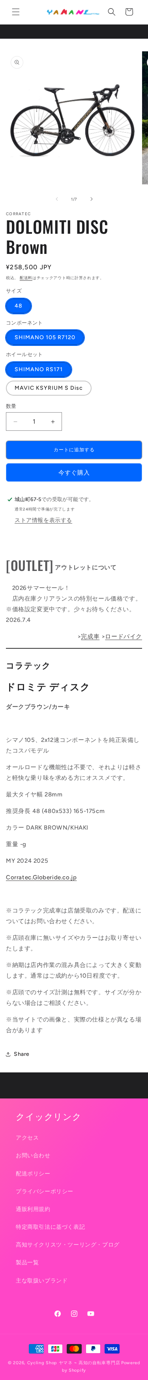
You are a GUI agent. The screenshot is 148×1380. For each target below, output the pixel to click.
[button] (15, 12)
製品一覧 (27, 1262)
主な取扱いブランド (41, 1280)
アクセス (27, 1137)
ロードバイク (123, 636)
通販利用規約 (33, 1209)
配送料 (26, 277)
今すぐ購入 (74, 472)
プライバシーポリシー (44, 1191)
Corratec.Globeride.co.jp (41, 877)
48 (18, 305)
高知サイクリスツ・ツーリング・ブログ (68, 1244)
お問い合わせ (33, 1155)
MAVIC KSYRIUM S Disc (49, 388)
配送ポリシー (33, 1173)
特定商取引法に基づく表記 (50, 1227)
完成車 (90, 636)
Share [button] (22, 1054)
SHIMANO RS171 (39, 369)
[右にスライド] (91, 199)
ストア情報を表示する (43, 520)
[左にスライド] (57, 199)
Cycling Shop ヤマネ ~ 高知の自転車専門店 (73, 1362)
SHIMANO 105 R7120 (45, 337)
